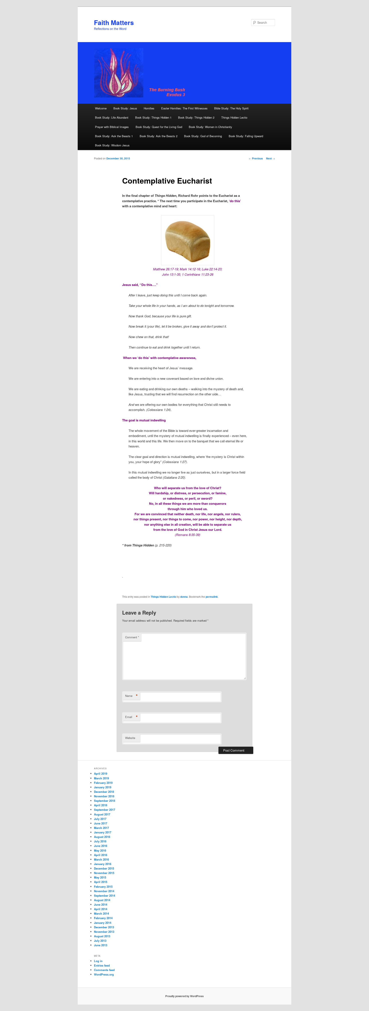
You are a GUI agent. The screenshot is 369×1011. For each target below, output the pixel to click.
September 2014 (104, 895)
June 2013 (100, 945)
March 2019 (101, 778)
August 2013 (102, 936)
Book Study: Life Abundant (111, 117)
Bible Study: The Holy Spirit (231, 108)
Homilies (149, 108)
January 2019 (102, 787)
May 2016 (100, 850)
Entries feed (102, 965)
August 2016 (102, 837)
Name (131, 695)
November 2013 (104, 932)
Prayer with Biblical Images (112, 127)
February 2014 (103, 918)
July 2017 (100, 819)
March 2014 (101, 913)
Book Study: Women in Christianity (210, 127)
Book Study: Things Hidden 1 (153, 117)
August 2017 (102, 814)
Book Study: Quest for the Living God (159, 127)
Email (131, 717)
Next (270, 158)
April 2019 (100, 773)
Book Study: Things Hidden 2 (196, 117)
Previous (256, 158)
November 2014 (104, 891)
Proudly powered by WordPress (184, 996)
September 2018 (104, 801)
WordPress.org (104, 974)
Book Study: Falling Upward (246, 136)
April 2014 (100, 909)
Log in (98, 961)
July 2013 (100, 941)
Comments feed (104, 970)
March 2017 (101, 828)
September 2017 (104, 810)
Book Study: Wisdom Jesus (112, 145)
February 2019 (103, 783)
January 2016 (102, 864)
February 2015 (103, 886)
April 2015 (100, 882)
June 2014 (100, 904)
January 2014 (102, 923)
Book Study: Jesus (125, 108)
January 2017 (102, 832)
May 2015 (100, 877)
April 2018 (100, 805)
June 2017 (100, 823)
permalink (212, 597)
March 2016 (101, 859)
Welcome (101, 108)
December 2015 (104, 868)
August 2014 (102, 900)
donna (184, 597)
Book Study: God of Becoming (203, 136)
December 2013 (104, 927)
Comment (132, 637)
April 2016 (100, 855)
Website (130, 738)
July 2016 (100, 841)
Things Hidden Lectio (234, 117)
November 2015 (104, 873)
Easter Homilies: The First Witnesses (184, 108)
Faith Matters (114, 22)
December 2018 (104, 792)
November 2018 (104, 796)
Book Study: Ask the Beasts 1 (114, 136)
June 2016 (100, 846)
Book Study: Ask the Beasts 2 (158, 136)
